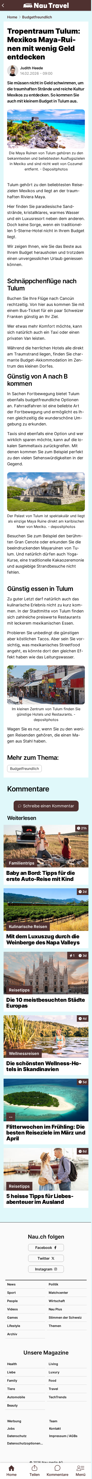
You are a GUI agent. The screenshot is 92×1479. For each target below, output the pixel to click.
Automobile (16, 1397)
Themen (55, 1326)
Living (53, 1364)
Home (12, 17)
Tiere (11, 1389)
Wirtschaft (57, 1301)
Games (12, 1317)
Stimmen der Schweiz (65, 1317)
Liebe (11, 1372)
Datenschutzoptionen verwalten (26, 1443)
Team (53, 1421)
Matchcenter (58, 1292)
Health (12, 1364)
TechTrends (58, 1397)
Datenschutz (17, 1436)
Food (52, 1380)
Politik (53, 1284)
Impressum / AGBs (63, 1436)
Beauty (12, 1405)
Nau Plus (55, 1309)
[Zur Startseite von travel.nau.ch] (46, 5)
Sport (11, 1292)
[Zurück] (3, 5)
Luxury (54, 1372)
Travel (53, 1389)
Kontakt (55, 1428)
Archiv (12, 1334)
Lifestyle (13, 1326)
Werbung (14, 1421)
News (11, 1284)
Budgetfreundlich (37, 17)
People (12, 1301)
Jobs (11, 1428)
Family (12, 1380)
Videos (12, 1309)
